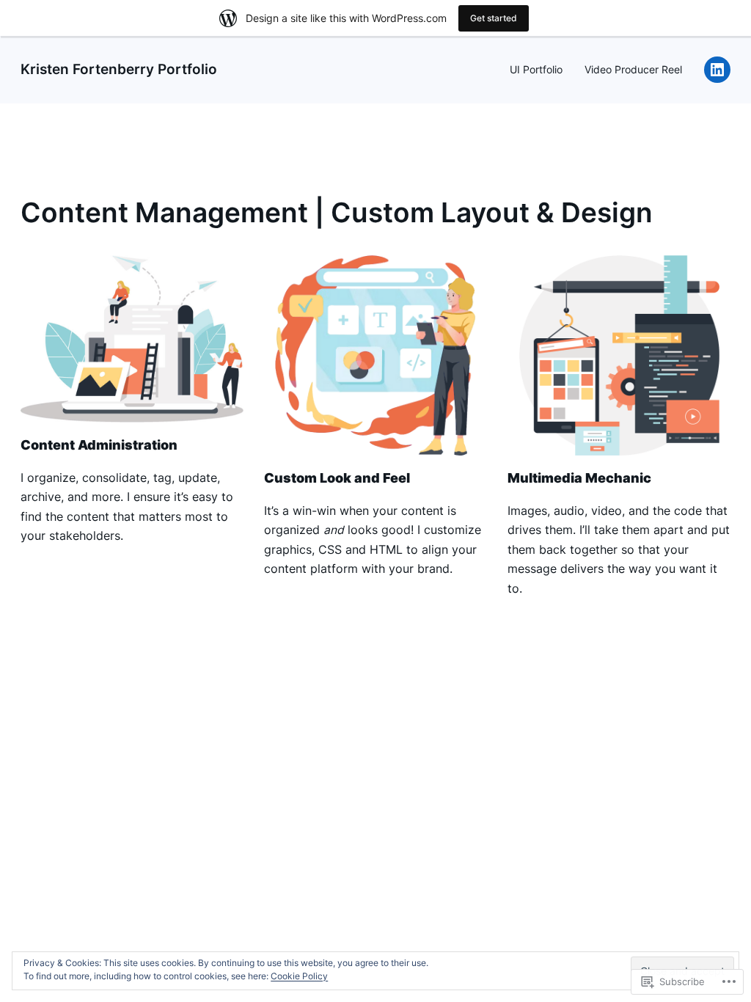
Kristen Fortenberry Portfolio (119, 69)
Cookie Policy (299, 975)
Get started (493, 17)
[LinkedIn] (717, 69)
